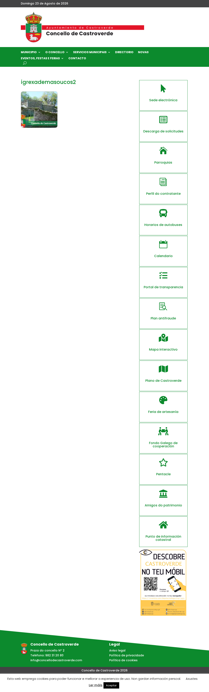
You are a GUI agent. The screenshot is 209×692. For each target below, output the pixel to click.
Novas (143, 52)
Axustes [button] (192, 679)
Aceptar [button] (111, 685)
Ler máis (95, 685)
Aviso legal (117, 650)
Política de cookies (123, 660)
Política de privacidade (126, 655)
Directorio (124, 52)
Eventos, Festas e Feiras (40, 58)
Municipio (29, 52)
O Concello (54, 52)
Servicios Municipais (90, 52)
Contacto (77, 58)
